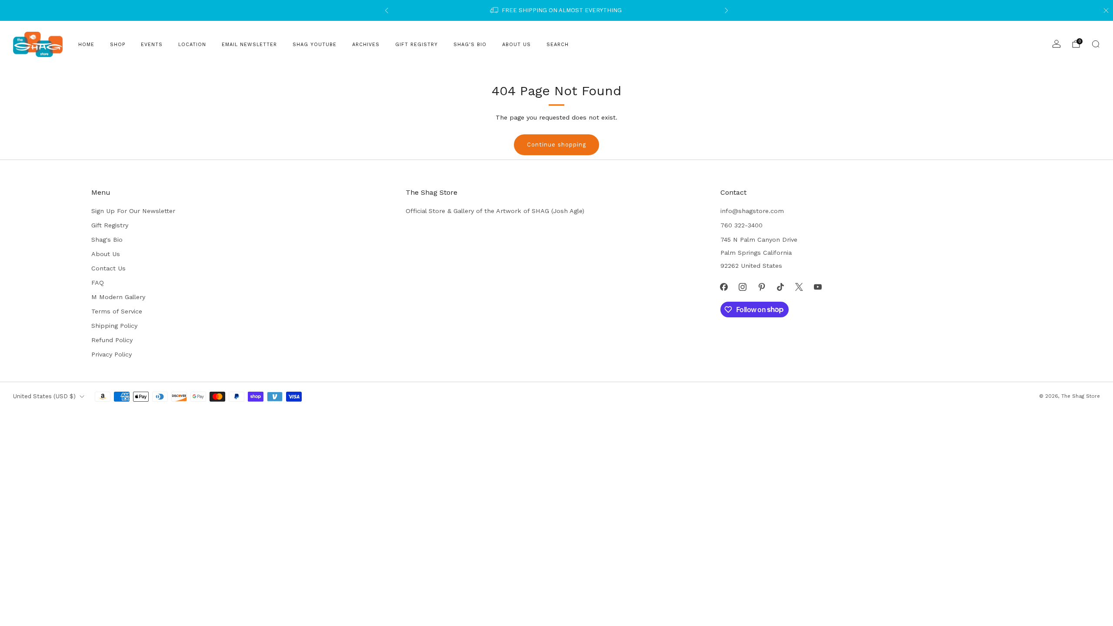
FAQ (97, 282)
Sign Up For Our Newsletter (133, 210)
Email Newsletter (249, 44)
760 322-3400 (741, 225)
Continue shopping (556, 144)
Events (152, 44)
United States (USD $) (44, 396)
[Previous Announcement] (386, 10)
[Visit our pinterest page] (761, 286)
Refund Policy (112, 339)
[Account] (1056, 44)
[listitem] (556, 10)
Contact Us (108, 268)
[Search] (1095, 44)
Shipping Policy (114, 325)
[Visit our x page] (799, 286)
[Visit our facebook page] (724, 286)
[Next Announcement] (726, 10)
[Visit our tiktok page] (780, 286)
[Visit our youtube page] (818, 286)
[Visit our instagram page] (742, 286)
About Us (516, 44)
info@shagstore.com (752, 210)
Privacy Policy (111, 354)
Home (86, 44)
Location (192, 44)
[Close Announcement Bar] (1106, 10)
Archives (366, 44)
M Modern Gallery (118, 296)
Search (558, 44)
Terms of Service (116, 311)
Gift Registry (416, 44)
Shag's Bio (470, 44)
